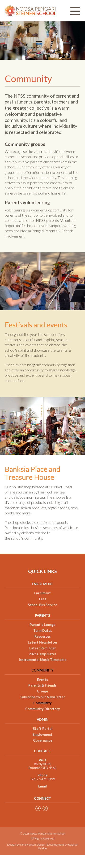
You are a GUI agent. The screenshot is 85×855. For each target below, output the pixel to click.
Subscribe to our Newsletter (42, 697)
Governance (42, 740)
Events (42, 680)
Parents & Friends (42, 685)
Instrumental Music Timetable (42, 660)
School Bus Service (42, 605)
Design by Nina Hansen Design (26, 844)
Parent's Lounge (42, 625)
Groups (42, 691)
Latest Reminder (42, 648)
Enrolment (42, 593)
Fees (42, 599)
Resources (42, 636)
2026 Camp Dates (42, 654)
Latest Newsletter (42, 642)
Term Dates (42, 630)
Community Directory (42, 709)
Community (42, 670)
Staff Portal (42, 729)
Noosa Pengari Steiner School (31, 10)
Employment (42, 734)
